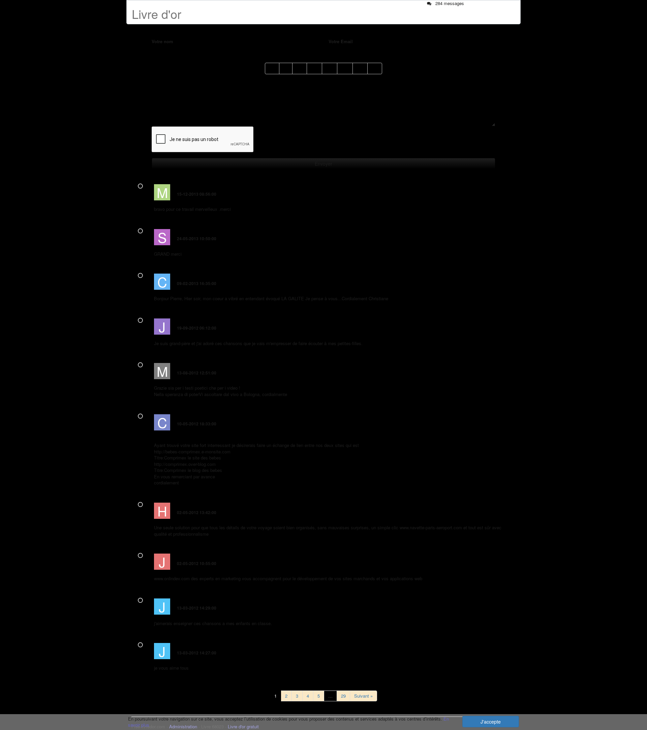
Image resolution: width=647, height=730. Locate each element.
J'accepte (491, 721)
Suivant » (363, 696)
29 (343, 696)
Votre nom (162, 41)
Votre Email (341, 41)
